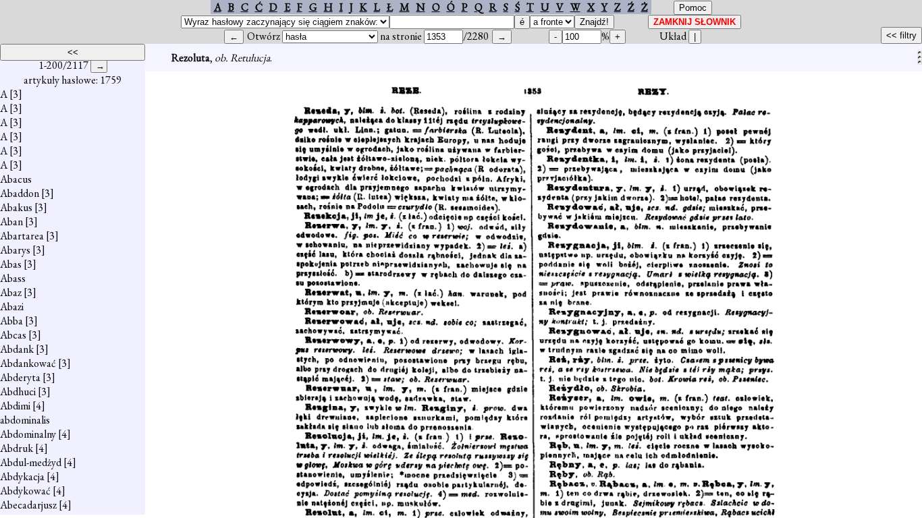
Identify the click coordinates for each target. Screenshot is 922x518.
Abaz (11, 292)
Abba (11, 321)
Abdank (17, 349)
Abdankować (28, 363)
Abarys (15, 250)
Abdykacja (22, 476)
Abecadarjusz (28, 505)
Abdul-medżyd (30, 462)
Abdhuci (18, 391)
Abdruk (16, 448)
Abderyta (20, 377)
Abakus (16, 207)
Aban (11, 221)
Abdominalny (28, 434)
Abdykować (25, 491)
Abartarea (22, 236)
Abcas (13, 335)
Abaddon (19, 193)
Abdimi (15, 406)
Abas (11, 264)
